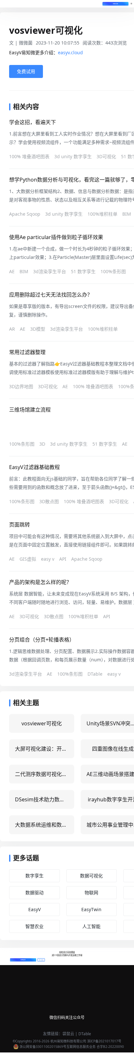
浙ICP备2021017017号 (104, 1041)
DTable (84, 1034)
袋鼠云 (68, 1034)
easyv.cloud (70, 52)
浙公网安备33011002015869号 (43, 1046)
